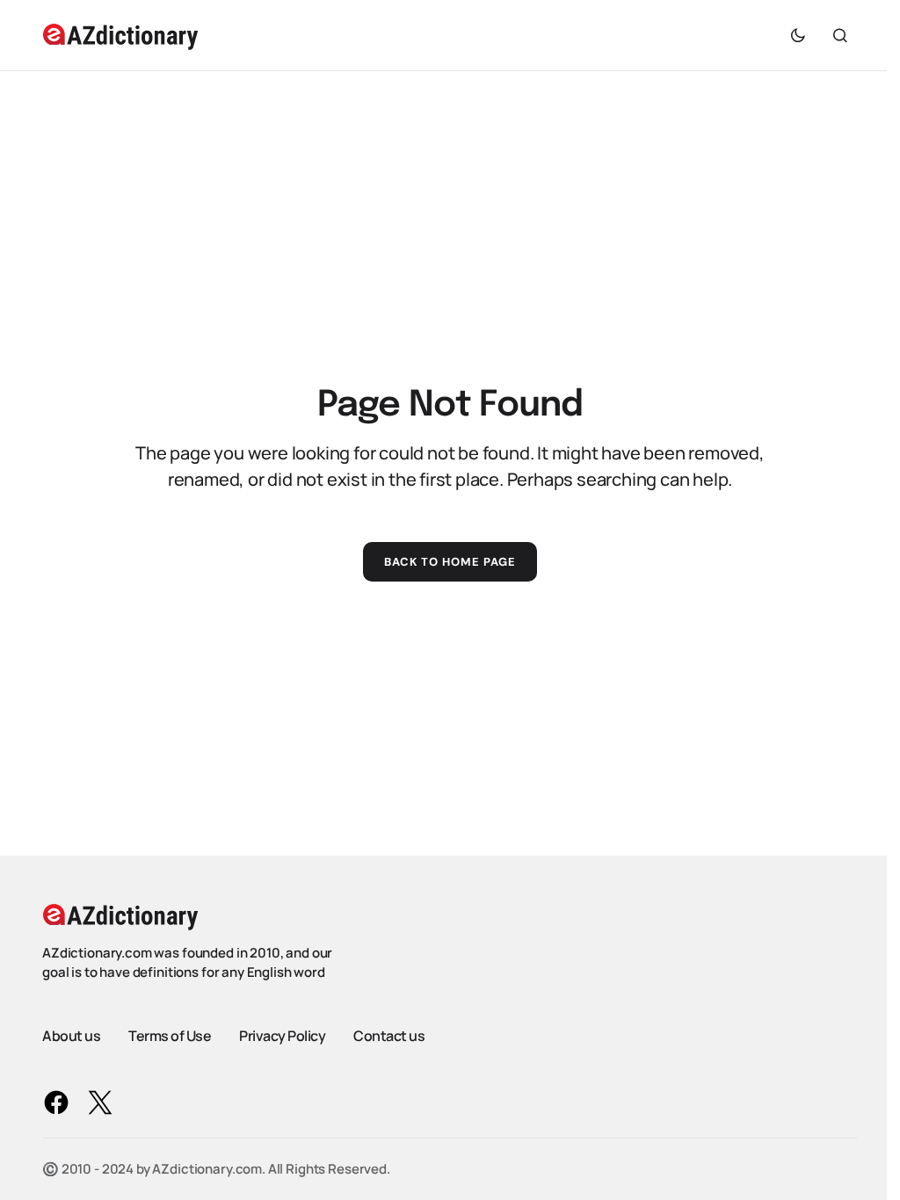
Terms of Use (169, 1035)
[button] (798, 35)
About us (71, 1035)
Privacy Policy (282, 1035)
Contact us (389, 1035)
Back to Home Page (450, 561)
